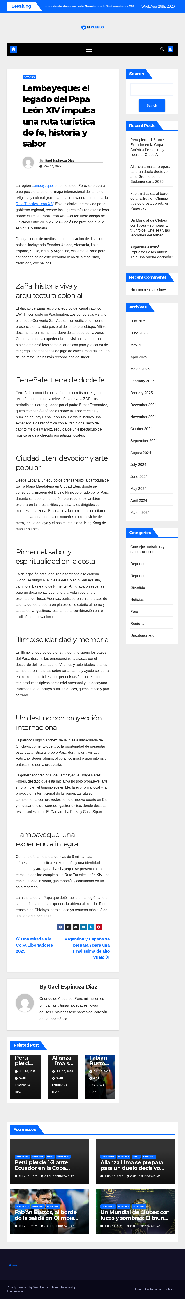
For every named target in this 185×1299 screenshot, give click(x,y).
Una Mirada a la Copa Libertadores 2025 (34, 945)
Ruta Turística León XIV (34, 204)
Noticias (29, 77)
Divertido (137, 588)
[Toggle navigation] (89, 49)
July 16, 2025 (29, 1176)
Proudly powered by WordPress (28, 1287)
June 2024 (139, 477)
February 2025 (142, 381)
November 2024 (143, 417)
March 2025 (140, 369)
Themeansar (15, 1291)
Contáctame (153, 1289)
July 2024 (138, 465)
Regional (138, 623)
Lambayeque (42, 186)
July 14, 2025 (114, 1226)
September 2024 (144, 441)
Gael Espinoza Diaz (59, 160)
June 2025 (139, 333)
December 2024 (143, 405)
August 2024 (140, 453)
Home (137, 1289)
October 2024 (141, 429)
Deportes (138, 564)
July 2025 (138, 321)
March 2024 (140, 512)
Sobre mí (170, 1289)
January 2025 (141, 393)
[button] (162, 49)
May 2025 (138, 345)
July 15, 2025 (114, 1176)
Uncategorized (142, 635)
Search (136, 73)
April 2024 (138, 500)
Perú (134, 612)
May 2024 (138, 489)
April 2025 (138, 357)
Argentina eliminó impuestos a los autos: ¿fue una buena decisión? (151, 252)
